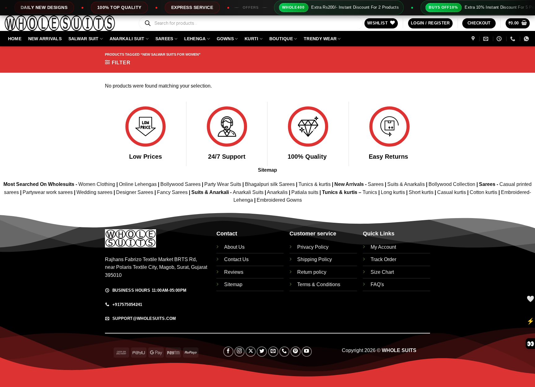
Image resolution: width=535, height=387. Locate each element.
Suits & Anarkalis (406, 184)
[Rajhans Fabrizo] (474, 39)
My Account (383, 247)
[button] (430, 23)
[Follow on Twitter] (262, 351)
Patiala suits (305, 192)
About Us (234, 247)
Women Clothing (96, 184)
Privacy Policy (312, 247)
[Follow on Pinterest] (295, 351)
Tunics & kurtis (314, 184)
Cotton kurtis (484, 192)
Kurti (251, 38)
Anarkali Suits (249, 192)
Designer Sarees (134, 192)
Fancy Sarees (172, 192)
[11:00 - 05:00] (500, 39)
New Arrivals (45, 38)
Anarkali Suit (127, 38)
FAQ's (377, 284)
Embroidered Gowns (279, 200)
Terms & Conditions (318, 284)
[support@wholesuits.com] (486, 39)
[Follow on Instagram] (239, 351)
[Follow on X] (251, 351)
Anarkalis (278, 192)
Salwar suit (83, 38)
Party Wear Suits (222, 184)
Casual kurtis (452, 192)
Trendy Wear (320, 38)
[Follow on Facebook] (228, 351)
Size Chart (382, 272)
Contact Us (236, 259)
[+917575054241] (513, 39)
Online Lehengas (138, 184)
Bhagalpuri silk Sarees (270, 184)
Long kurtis (393, 192)
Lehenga (195, 38)
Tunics (370, 192)
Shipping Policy (314, 259)
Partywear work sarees (48, 192)
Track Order (383, 259)
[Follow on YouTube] (307, 351)
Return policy (311, 272)
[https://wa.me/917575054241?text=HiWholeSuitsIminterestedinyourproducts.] (527, 39)
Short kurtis (422, 192)
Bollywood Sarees (180, 184)
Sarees (164, 38)
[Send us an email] (273, 351)
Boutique (281, 38)
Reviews (233, 272)
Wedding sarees (94, 192)
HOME (14, 38)
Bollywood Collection (451, 184)
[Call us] (284, 351)
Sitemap (267, 170)
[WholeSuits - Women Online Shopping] (66, 23)
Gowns (225, 38)
